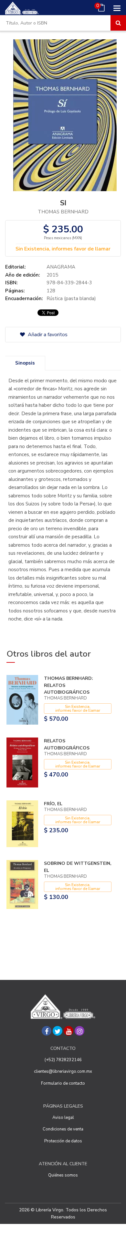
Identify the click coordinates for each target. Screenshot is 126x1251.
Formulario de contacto (63, 1083)
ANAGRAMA (61, 267)
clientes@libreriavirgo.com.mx (63, 1071)
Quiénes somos (63, 1175)
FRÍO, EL (53, 804)
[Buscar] (118, 23)
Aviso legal (63, 1117)
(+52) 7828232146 (63, 1060)
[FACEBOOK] (46, 1031)
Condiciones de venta (63, 1129)
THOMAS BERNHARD (63, 212)
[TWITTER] (57, 1031)
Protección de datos (63, 1141)
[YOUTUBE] (68, 1031)
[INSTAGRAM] (79, 1031)
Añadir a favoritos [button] (47, 334)
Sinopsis (25, 363)
